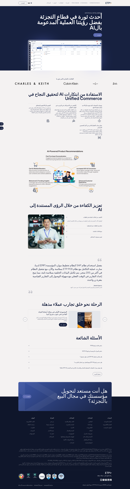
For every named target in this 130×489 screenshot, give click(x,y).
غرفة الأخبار (51, 430)
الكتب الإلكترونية (30, 421)
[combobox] (31, 3)
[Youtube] (101, 480)
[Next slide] (25, 319)
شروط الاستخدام (38, 485)
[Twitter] (103, 480)
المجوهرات (71, 433)
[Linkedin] (108, 480)
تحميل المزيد (97, 374)
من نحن (52, 421)
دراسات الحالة (31, 424)
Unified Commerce (95, 3)
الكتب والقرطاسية (69, 421)
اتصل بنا (52, 433)
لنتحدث (23, 3)
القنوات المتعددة (108, 427)
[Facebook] (111, 480)
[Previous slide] (105, 319)
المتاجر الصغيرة (70, 424)
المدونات (32, 430)
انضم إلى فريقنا (50, 424)
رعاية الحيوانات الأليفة (68, 440)
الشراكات (48, 3)
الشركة (67, 3)
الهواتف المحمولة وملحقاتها (67, 437)
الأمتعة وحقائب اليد (87, 437)
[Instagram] (106, 480)
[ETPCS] (29, 3)
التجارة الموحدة (108, 421)
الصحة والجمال (70, 430)
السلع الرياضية (88, 443)
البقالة (90, 430)
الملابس (90, 421)
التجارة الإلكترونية (107, 424)
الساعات (72, 443)
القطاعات (61, 3)
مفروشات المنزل (88, 433)
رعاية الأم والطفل (88, 440)
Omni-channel (75, 3)
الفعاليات (51, 427)
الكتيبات (33, 427)
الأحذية (72, 427)
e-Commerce (83, 3)
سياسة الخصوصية (48, 485)
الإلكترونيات (89, 427)
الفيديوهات (32, 433)
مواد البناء (90, 424)
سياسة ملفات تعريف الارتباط (25, 485)
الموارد (54, 3)
